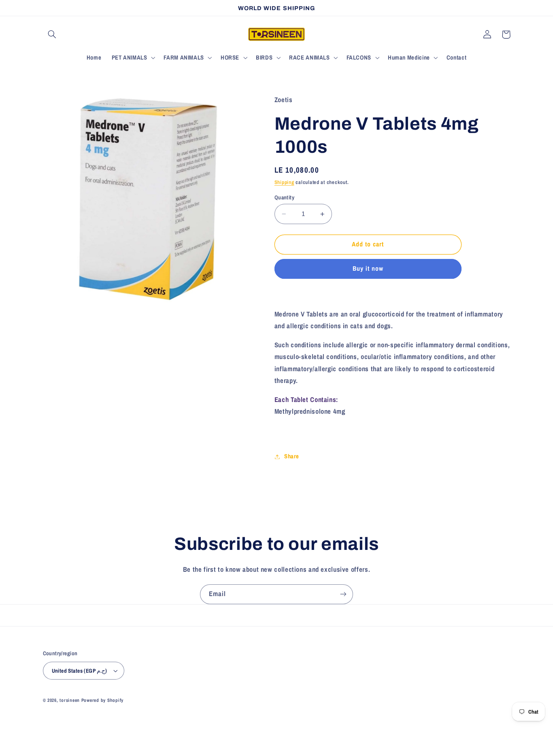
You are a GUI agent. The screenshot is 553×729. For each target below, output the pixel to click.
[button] (52, 34)
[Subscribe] (343, 594)
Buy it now (368, 269)
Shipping (284, 182)
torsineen (70, 700)
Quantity (284, 197)
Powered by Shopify (102, 700)
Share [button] (291, 456)
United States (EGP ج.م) (79, 670)
